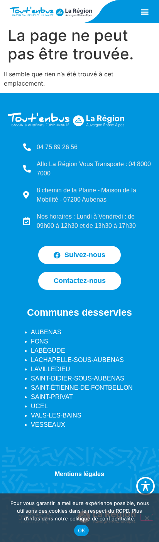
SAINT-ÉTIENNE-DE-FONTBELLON (82, 387)
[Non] (146, 517)
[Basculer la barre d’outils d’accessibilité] (145, 486)
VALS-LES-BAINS (56, 415)
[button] (145, 11)
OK (81, 530)
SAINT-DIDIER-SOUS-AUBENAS (77, 378)
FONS (39, 341)
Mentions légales (79, 474)
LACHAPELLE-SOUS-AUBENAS (77, 360)
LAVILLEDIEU (50, 369)
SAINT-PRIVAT (52, 397)
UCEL (39, 406)
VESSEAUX (48, 424)
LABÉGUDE (48, 350)
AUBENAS (46, 332)
